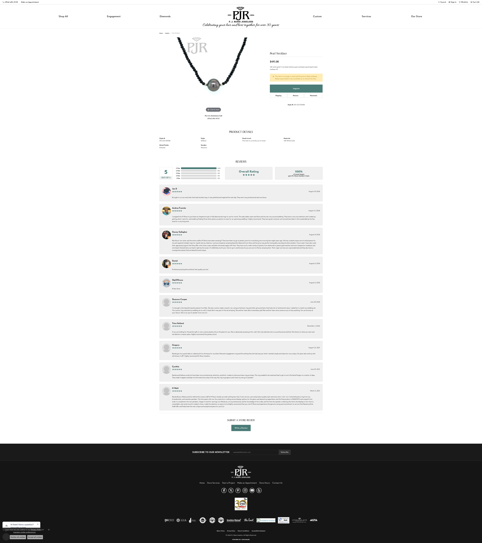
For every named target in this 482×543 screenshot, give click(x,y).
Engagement (114, 16)
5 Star (178, 168)
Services (366, 16)
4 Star (178, 171)
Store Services (213, 483)
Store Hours (264, 483)
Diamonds (165, 16)
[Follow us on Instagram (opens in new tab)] (245, 490)
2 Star (178, 176)
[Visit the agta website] (313, 520)
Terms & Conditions (243, 531)
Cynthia (175, 366)
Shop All (63, 16)
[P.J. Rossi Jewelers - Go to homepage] (241, 471)
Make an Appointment (247, 483)
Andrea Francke (179, 208)
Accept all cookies (35, 537)
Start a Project (228, 483)
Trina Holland (178, 323)
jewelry (167, 33)
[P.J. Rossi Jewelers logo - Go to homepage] (241, 16)
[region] (213, 75)
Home (161, 33)
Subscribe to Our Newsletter (210, 452)
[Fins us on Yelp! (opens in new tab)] (259, 490)
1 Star (178, 178)
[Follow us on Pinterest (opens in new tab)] (237, 490)
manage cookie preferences (24, 532)
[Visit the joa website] (192, 520)
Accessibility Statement (258, 531)
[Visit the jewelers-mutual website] (234, 520)
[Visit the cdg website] (212, 520)
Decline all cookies (18, 537)
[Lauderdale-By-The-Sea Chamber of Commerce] (266, 520)
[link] (10, 2)
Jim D (174, 189)
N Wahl (175, 388)
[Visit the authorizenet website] (203, 520)
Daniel (175, 261)
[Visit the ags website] (299, 520)
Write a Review (241, 428)
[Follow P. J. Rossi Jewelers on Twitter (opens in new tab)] (230, 490)
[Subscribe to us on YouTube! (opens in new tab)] (252, 490)
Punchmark (246, 539)
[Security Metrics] (283, 520)
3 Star (178, 173)
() (219, 168)
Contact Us (277, 483)
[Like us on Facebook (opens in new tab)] (223, 490)
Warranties (313, 95)
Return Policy (221, 531)
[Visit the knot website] (249, 520)
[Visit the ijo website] (169, 520)
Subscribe (284, 452)
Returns (295, 95)
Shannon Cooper (179, 299)
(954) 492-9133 (213, 118)
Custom (317, 16)
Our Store (416, 16)
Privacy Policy (231, 531)
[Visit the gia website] (181, 520)
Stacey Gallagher (179, 232)
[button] (442, 2)
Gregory (175, 345)
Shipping (278, 95)
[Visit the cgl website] (221, 520)
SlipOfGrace (177, 280)
